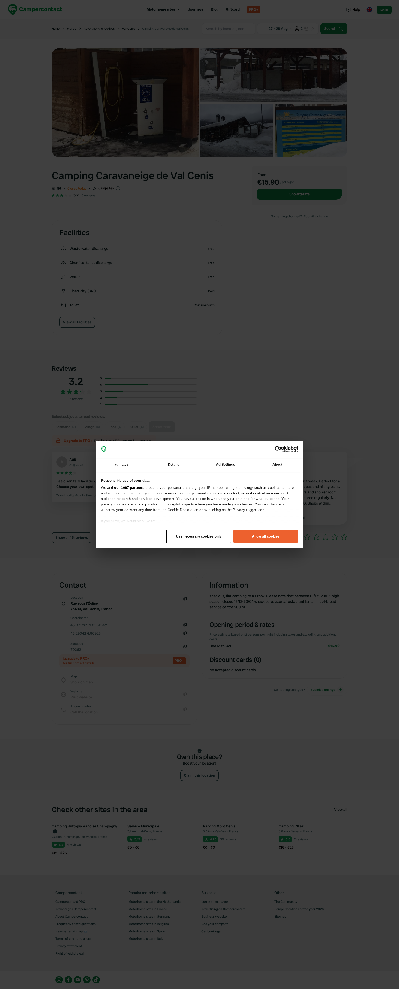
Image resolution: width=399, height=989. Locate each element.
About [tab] (277, 464)
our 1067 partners (129, 488)
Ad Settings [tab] (225, 464)
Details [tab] (173, 464)
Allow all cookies (266, 536)
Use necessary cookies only (198, 536)
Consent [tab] (122, 465)
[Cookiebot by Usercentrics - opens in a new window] (278, 449)
